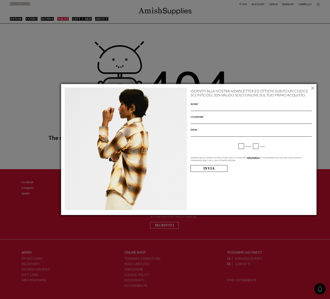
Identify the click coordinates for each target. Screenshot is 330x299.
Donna (248, 146)
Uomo (262, 146)
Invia (209, 168)
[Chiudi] (312, 88)
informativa (253, 157)
